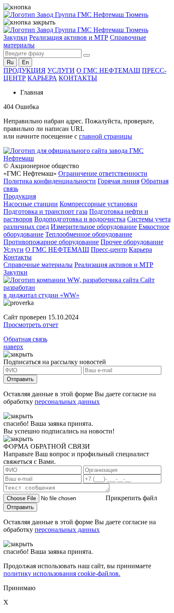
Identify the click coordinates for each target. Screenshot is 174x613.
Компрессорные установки (98, 203)
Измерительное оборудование (94, 226)
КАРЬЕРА (42, 78)
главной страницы (105, 136)
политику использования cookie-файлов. (61, 573)
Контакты (17, 257)
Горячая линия (118, 181)
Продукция (19, 196)
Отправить (20, 379)
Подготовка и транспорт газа (45, 211)
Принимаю (19, 587)
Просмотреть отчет (30, 324)
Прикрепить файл (131, 497)
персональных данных (67, 401)
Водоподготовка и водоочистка (79, 219)
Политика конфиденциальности (49, 181)
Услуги (13, 249)
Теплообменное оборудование (88, 234)
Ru (10, 62)
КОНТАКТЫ (78, 78)
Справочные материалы (38, 264)
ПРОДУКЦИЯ (24, 70)
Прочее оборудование (132, 241)
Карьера (140, 249)
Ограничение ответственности (102, 173)
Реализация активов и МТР (68, 37)
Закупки (15, 37)
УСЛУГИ (61, 70)
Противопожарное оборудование (51, 241)
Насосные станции (30, 203)
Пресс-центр (109, 249)
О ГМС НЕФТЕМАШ (108, 70)
